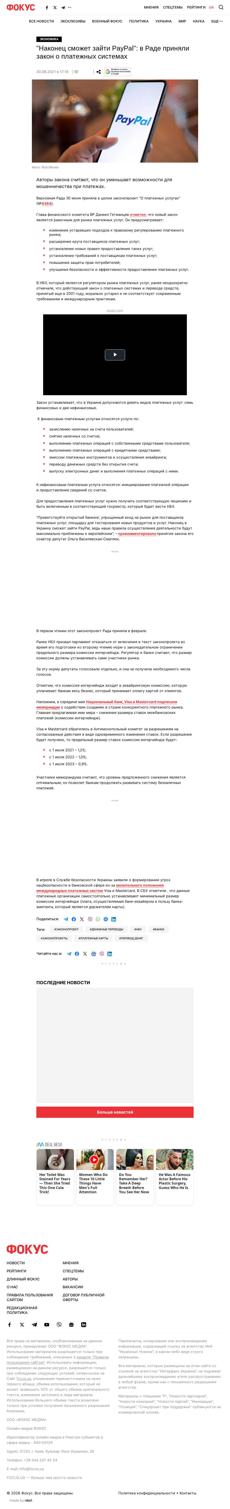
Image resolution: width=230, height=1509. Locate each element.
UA (211, 7)
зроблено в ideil (21, 1500)
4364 (46, 203)
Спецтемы (173, 7)
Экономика (49, 39)
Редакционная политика (22, 1310)
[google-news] (71, 1324)
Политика (139, 21)
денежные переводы (107, 929)
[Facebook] (47, 7)
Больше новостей (115, 1112)
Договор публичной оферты (83, 1297)
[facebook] (9, 1324)
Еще (215, 21)
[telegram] (34, 1324)
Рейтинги (196, 7)
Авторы (70, 1279)
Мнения (151, 7)
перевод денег (132, 938)
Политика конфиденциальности (146, 1493)
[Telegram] (63, 7)
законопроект (67, 929)
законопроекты (55, 938)
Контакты (187, 1493)
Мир (182, 21)
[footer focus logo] (27, 1249)
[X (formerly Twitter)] (55, 7)
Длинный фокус (23, 1279)
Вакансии (73, 1287)
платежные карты (94, 938)
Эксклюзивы (73, 21)
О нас (12, 1287)
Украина (163, 21)
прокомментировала (137, 533)
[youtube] (47, 1324)
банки (159, 929)
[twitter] (22, 1324)
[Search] (221, 7)
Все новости (41, 21)
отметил (138, 214)
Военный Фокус (107, 21)
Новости (16, 1263)
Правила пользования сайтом (30, 1297)
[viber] (59, 1324)
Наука (199, 21)
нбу (139, 929)
